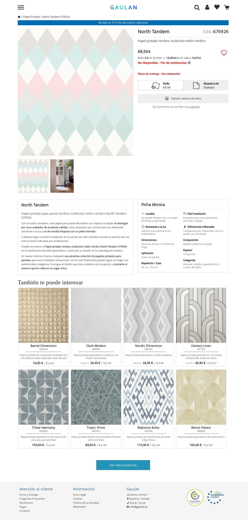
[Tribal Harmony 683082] (43, 397)
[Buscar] (197, 7)
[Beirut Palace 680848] (201, 397)
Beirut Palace (201, 428)
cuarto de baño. (192, 267)
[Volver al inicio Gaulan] (19, 16)
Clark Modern (96, 346)
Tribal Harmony (43, 428)
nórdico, (199, 264)
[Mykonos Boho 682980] (149, 397)
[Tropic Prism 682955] (96, 397)
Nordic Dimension (148, 346)
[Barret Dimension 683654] (43, 315)
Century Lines (201, 346)
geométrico (211, 264)
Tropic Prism (96, 428)
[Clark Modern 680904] (96, 315)
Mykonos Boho (148, 428)
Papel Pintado (31, 16)
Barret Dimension (44, 346)
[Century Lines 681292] (201, 315)
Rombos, (188, 264)
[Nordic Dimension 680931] (149, 315)
